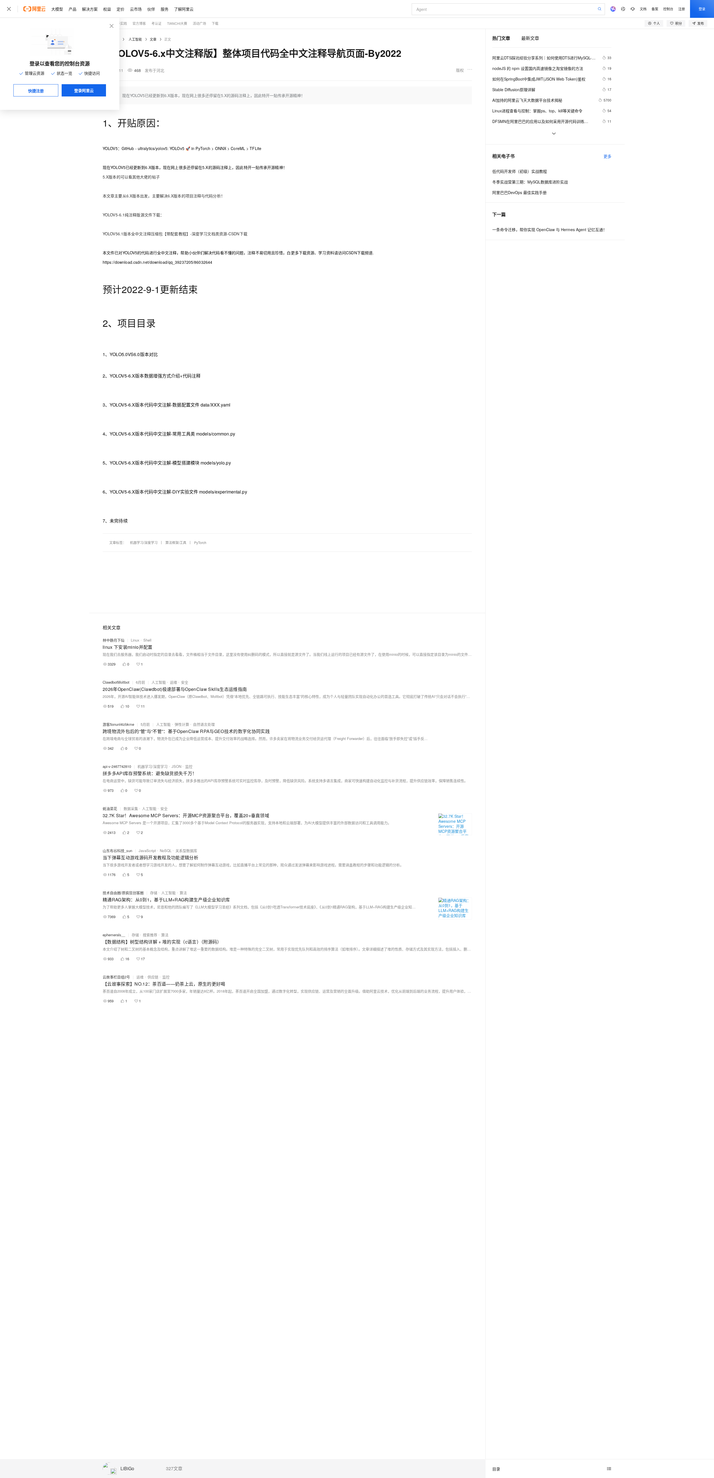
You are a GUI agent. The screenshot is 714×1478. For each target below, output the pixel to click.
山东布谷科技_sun (117, 850)
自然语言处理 (204, 724)
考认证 (156, 23)
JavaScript (147, 850)
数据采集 (131, 808)
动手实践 (120, 23)
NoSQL (166, 850)
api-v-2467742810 (117, 766)
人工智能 (135, 39)
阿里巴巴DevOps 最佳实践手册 (519, 192)
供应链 (153, 976)
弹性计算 (182, 724)
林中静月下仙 (113, 640)
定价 (120, 9)
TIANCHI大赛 (177, 23)
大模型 (57, 9)
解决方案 (90, 9)
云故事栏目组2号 (116, 976)
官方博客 (139, 23)
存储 (153, 892)
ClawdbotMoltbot (116, 682)
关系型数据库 (186, 850)
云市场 (136, 9)
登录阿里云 (84, 90)
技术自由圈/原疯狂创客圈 (123, 892)
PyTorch (200, 542)
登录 (702, 8)
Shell (147, 640)
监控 (188, 766)
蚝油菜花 (110, 808)
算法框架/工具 (175, 542)
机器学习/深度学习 (144, 542)
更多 (607, 156)
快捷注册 (36, 90)
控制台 (668, 8)
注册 (681, 8)
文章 (153, 39)
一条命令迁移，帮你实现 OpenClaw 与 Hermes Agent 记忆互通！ (549, 229)
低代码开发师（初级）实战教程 (519, 171)
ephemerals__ (114, 934)
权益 (107, 9)
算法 (183, 892)
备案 (655, 8)
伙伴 (151, 9)
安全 (184, 682)
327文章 (174, 1468)
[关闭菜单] (9, 9)
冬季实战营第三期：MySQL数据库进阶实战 (530, 182)
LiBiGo (127, 1469)
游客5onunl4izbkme (118, 724)
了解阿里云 (184, 9)
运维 (173, 682)
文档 (643, 8)
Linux (135, 640)
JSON (176, 766)
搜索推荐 (150, 934)
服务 (164, 9)
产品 (72, 9)
